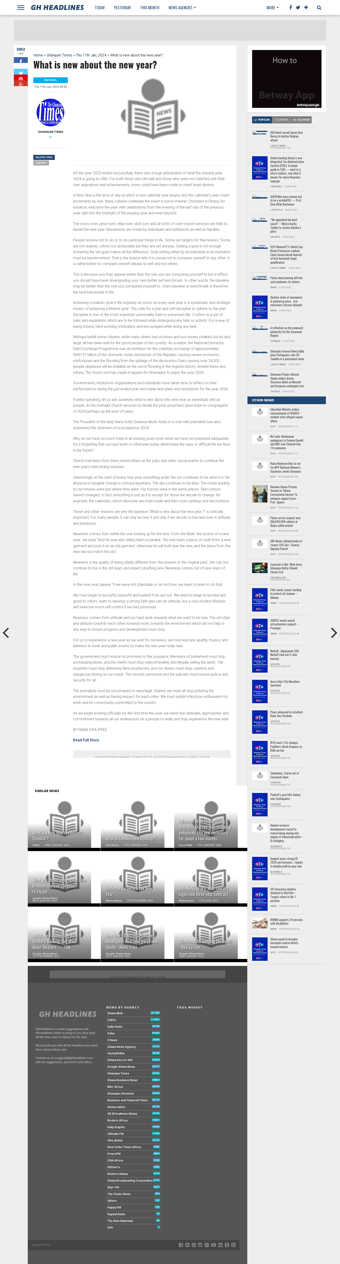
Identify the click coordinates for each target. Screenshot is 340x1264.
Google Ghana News (121, 1066)
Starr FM (113, 1187)
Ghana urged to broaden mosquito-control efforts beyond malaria (284, 943)
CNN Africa (115, 1160)
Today (100, 7)
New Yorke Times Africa (124, 1147)
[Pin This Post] (21, 77)
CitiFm (111, 1020)
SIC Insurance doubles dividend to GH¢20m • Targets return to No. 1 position (283, 895)
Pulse (111, 1033)
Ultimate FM (115, 1134)
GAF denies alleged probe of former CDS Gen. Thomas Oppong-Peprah (286, 545)
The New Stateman (120, 1221)
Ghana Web (115, 1013)
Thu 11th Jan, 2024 (91, 55)
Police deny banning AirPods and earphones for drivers (286, 280)
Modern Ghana (117, 1174)
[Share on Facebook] (21, 60)
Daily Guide (114, 1026)
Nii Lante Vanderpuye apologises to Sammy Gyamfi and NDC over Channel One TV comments (286, 442)
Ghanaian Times (59, 55)
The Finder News (118, 1194)
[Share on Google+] (21, 83)
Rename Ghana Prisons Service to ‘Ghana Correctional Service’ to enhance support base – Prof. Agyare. (284, 494)
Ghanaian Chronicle (120, 1093)
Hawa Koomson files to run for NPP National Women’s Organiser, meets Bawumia (285, 467)
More (271, 7)
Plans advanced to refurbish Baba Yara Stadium (286, 714)
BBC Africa (115, 1087)
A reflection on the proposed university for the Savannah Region (286, 332)
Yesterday (122, 7)
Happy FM (114, 1207)
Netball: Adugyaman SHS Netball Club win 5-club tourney (284, 655)
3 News (112, 1040)
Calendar (303, 119)
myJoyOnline (116, 1053)
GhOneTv (113, 1167)
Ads (110, 1227)
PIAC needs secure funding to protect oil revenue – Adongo (285, 594)
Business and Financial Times (127, 1100)
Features (41, 163)
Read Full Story (86, 740)
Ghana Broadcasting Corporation (130, 1180)
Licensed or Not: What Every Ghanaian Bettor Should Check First (286, 568)
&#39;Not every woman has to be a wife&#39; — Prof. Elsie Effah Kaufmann (286, 200)
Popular (264, 119)
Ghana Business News (122, 1080)
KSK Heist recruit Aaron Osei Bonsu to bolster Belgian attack (286, 136)
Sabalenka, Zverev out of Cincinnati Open (284, 775)
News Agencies (180, 7)
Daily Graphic (116, 1127)
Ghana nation (116, 1107)
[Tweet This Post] (21, 72)
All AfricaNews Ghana (122, 1113)
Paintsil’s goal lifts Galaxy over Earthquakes (285, 797)
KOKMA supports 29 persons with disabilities (286, 922)
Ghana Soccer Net (120, 1060)
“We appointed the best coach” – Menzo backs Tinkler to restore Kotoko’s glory (285, 226)
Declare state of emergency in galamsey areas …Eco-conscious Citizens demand (286, 301)
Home (38, 55)
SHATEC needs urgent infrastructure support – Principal (284, 624)
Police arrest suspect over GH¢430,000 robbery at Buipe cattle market (285, 522)
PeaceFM (114, 1153)
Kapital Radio (116, 1214)
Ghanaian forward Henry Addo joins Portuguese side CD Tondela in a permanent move (287, 355)
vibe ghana (114, 1140)
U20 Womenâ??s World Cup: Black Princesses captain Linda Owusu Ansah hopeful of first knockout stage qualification (286, 254)
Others (112, 1200)
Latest (283, 119)
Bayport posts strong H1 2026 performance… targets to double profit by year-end (286, 862)
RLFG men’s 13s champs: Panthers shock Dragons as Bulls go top (286, 746)
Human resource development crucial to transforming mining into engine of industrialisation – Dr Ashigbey (286, 833)
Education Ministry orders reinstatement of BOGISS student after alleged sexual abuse (286, 415)
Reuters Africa (117, 1120)
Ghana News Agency (121, 1047)
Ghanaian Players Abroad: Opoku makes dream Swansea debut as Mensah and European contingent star (287, 380)
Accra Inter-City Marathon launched (285, 683)
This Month (149, 7)
